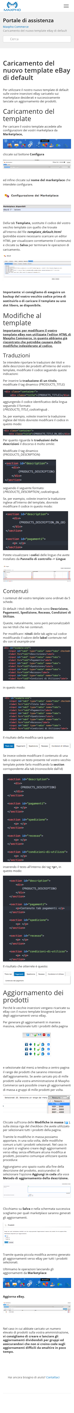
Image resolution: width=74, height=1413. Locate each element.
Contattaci (53, 1377)
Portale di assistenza (28, 20)
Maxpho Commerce (16, 27)
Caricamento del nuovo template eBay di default (35, 30)
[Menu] (66, 6)
